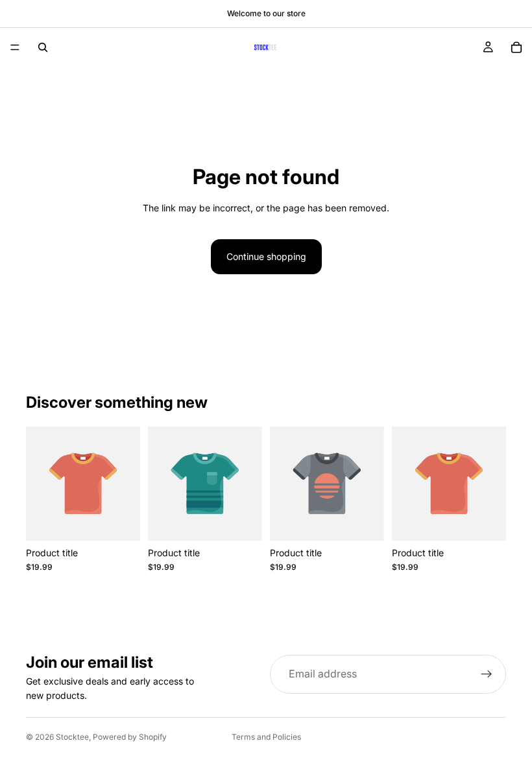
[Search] (43, 47)
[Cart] (516, 47)
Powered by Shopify (130, 737)
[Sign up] (486, 674)
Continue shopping (266, 256)
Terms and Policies (266, 737)
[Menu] (15, 47)
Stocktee (72, 737)
